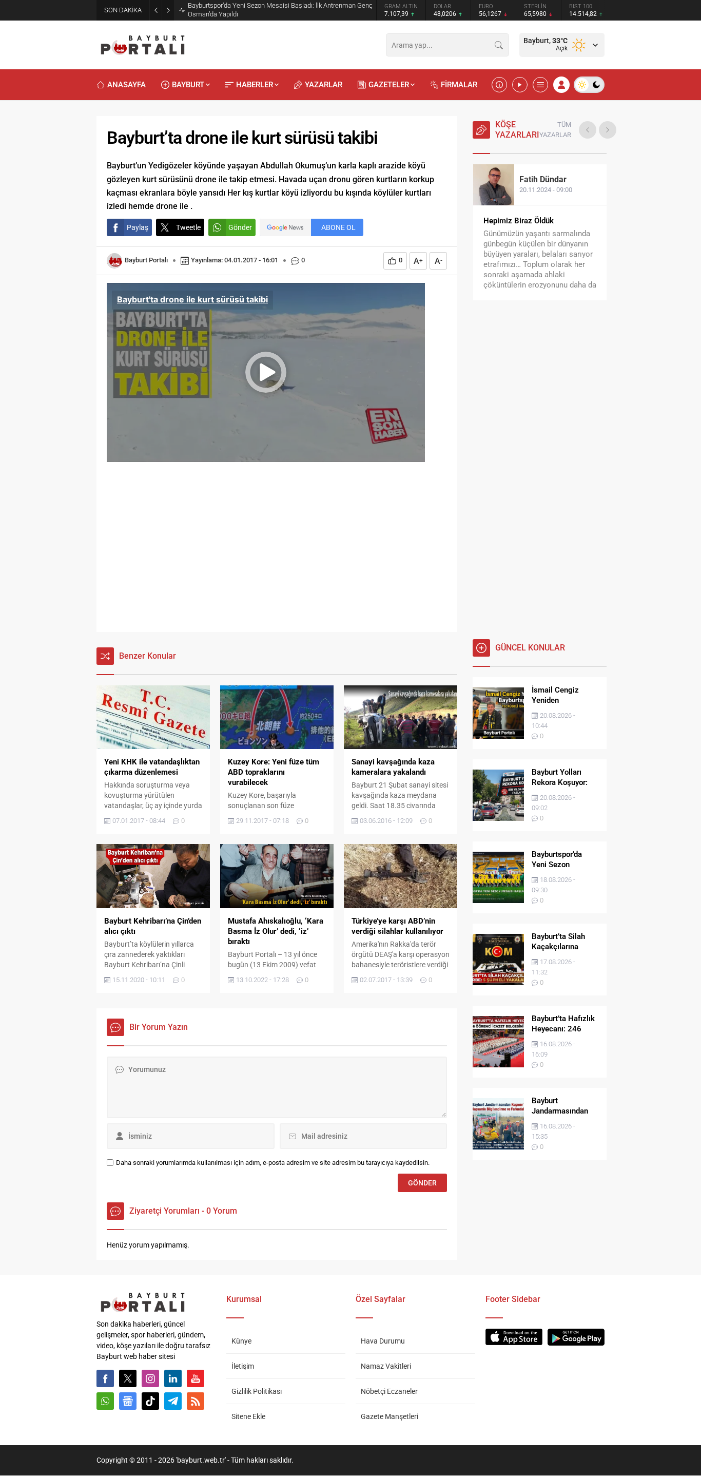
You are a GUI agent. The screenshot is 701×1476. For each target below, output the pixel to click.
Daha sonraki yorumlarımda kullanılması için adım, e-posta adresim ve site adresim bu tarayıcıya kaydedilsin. (273, 1162)
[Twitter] (128, 1378)
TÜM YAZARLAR (555, 130)
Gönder (240, 227)
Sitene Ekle (248, 1416)
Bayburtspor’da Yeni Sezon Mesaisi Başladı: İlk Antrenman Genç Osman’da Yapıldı (280, 10)
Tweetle (188, 227)
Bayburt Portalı (146, 260)
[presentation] (587, 130)
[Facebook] (105, 1378)
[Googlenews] (128, 1401)
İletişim (242, 1366)
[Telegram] (173, 1401)
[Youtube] (195, 1378)
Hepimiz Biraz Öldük (518, 220)
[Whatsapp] (105, 1401)
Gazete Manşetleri (389, 1416)
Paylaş (137, 227)
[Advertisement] (277, 550)
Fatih (543, 179)
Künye (241, 1341)
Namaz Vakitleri (386, 1366)
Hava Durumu (383, 1341)
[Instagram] (150, 1378)
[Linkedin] (173, 1378)
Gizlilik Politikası (256, 1391)
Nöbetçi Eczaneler (389, 1391)
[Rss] (195, 1401)
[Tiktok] (150, 1401)
